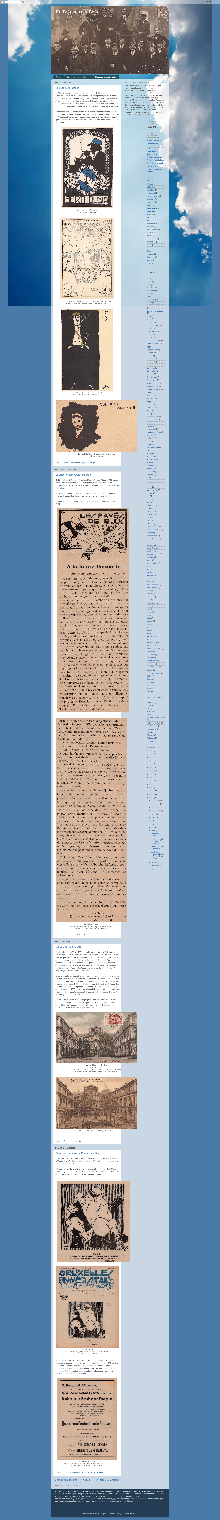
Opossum (150, 578)
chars (149, 328)
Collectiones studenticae (151, 150)
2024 (151, 757)
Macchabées (152, 527)
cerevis (149, 316)
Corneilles (151, 368)
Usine (149, 715)
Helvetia (150, 475)
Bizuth (149, 245)
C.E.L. (149, 266)
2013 (151, 794)
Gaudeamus (152, 456)
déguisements (152, 383)
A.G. (148, 181)
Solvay (149, 670)
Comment (151, 359)
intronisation (151, 484)
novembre (156, 804)
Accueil (59, 77)
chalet (149, 319)
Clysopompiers (153, 350)
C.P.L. (149, 275)
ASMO (149, 214)
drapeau (150, 402)
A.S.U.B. (150, 184)
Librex (149, 517)
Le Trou (150, 511)
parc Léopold (152, 588)
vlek (148, 732)
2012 (151, 798)
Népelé (149, 572)
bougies (150, 254)
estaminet (151, 429)
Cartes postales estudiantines (78, 77)
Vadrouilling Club (153, 723)
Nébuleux (150, 569)
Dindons (150, 392)
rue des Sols (77, 1141)
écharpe (150, 414)
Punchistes (151, 624)
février (154, 862)
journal (149, 493)
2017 (151, 781)
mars (154, 831)
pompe (149, 615)
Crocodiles (151, 380)
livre (148, 520)
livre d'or (150, 524)
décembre (156, 801)
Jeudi (149, 487)
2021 (151, 767)
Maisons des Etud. (154, 530)
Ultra (148, 709)
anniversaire (152, 205)
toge (148, 694)
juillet (154, 817)
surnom (150, 682)
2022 (151, 764)
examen (150, 435)
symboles (150, 685)
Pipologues (151, 603)
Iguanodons (151, 481)
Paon (149, 581)
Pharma (150, 597)
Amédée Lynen (153, 196)
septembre (156, 811)
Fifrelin (149, 444)
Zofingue (92, 463)
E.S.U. (149, 411)
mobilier (150, 551)
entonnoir (150, 426)
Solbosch (85, 935)
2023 (151, 761)
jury (148, 496)
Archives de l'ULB (154, 141)
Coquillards (151, 362)
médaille (150, 542)
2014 (151, 791)
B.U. (64, 935)
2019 (151, 774)
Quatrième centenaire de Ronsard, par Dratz (78, 1153)
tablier (149, 688)
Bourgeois (151, 257)
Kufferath (150, 505)
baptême (150, 224)
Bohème (150, 251)
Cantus (149, 297)
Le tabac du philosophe (67, 88)
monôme (150, 557)
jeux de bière (152, 490)
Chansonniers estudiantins (106, 77)
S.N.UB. (150, 646)
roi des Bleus (152, 636)
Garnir (149, 453)
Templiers (151, 691)
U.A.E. (149, 706)
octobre (155, 807)
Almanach (151, 193)
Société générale (153, 661)
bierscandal (151, 239)
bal (148, 220)
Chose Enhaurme (154, 341)
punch (149, 621)
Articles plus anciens (107, 1480)
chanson (150, 322)
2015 (151, 788)
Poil (148, 609)
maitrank (150, 533)
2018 (151, 777)
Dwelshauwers (152, 408)
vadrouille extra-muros (156, 718)
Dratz (78, 935)
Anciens (150, 202)
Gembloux (151, 459)
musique (150, 566)
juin (153, 821)
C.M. (148, 269)
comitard (150, 356)
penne (89, 1472)
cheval (149, 334)
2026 (151, 751)
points (149, 612)
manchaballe (152, 536)
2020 (151, 771)
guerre (149, 469)
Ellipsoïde (150, 423)
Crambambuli (152, 377)
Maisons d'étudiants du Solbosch (72, 1374)
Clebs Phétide (152, 344)
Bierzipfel (150, 242)
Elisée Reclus (152, 420)
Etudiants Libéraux (154, 432)
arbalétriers (151, 208)
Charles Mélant (153, 325)
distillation (151, 398)
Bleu (148, 248)
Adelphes (150, 190)
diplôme (150, 395)
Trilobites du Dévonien (156, 697)
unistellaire (151, 712)
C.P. (148, 272)
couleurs (150, 374)
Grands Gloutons (153, 466)
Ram (148, 627)
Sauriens (150, 658)
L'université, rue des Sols (68, 947)
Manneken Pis (152, 539)
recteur (149, 630)
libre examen (152, 514)
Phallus (150, 594)
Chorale (150, 337)
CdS (148, 303)
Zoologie (150, 741)
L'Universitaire (152, 508)
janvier (154, 866)
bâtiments (71, 935)
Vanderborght (98, 1472)
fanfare (149, 438)
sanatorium (151, 655)
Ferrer (149, 441)
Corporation (151, 371)
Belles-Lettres (68, 463)
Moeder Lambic (153, 554)
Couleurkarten (152, 154)
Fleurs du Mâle (153, 447)
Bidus (149, 236)
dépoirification (152, 386)
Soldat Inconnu (153, 667)
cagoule (150, 288)
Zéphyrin (150, 735)
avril (153, 827)
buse (69, 1472)
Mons (149, 560)
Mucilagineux (152, 563)
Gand (149, 450)
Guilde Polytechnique (155, 160)
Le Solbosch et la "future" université (73, 475)
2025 (151, 754)
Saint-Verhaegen (153, 649)
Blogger (136, 1514)
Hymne (149, 478)
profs (149, 618)
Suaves (150, 679)
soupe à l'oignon (153, 673)
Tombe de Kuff (153, 166)
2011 (151, 870)
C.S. (148, 282)
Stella (149, 676)
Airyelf (120, 1514)
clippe (149, 347)
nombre (150, 575)
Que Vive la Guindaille (155, 163)
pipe (86, 463)
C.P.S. (149, 278)
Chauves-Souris (153, 331)
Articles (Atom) (72, 1485)
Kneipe (149, 502)
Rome (149, 639)
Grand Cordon (152, 462)
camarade (151, 291)
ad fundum (151, 187)
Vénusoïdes (151, 729)
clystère (150, 353)
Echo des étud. (153, 417)
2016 (151, 784)
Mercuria (150, 545)
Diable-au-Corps (153, 389)
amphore (150, 199)
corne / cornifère (153, 365)
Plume (149, 606)
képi (148, 499)
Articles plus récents (66, 1480)
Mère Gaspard (152, 548)
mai (153, 824)
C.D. (148, 263)
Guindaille (151, 472)
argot (149, 211)
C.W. (148, 285)
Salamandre (151, 652)
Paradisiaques (152, 585)
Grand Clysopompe (154, 157)
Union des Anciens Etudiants (154, 170)
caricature (79, 463)
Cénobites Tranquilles (155, 306)
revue (149, 633)
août (154, 814)
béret (149, 233)
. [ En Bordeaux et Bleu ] (75, 11)
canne (149, 294)
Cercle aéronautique (155, 311)
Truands (150, 703)
